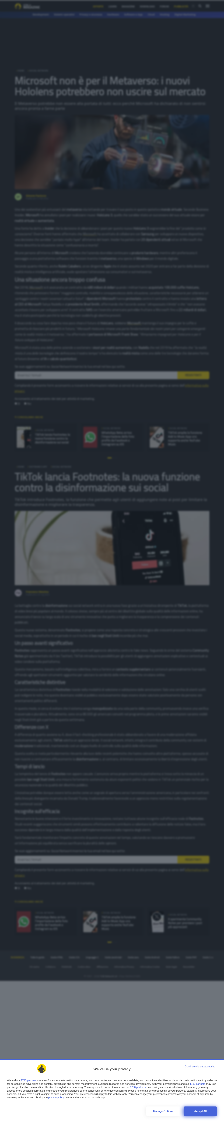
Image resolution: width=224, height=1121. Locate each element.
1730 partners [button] (29, 1080)
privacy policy (56, 1097)
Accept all (200, 1111)
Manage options (163, 1111)
